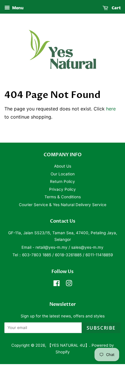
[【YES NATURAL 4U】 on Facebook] (56, 284)
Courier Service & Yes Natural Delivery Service (62, 204)
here (111, 109)
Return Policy (62, 181)
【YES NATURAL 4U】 (68, 345)
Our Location (63, 174)
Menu (17, 7)
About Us (62, 166)
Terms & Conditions (62, 197)
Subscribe (101, 328)
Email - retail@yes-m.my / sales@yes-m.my (62, 247)
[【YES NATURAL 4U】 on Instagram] (69, 284)
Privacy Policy (62, 189)
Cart (115, 7)
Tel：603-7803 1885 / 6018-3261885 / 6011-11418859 (62, 254)
